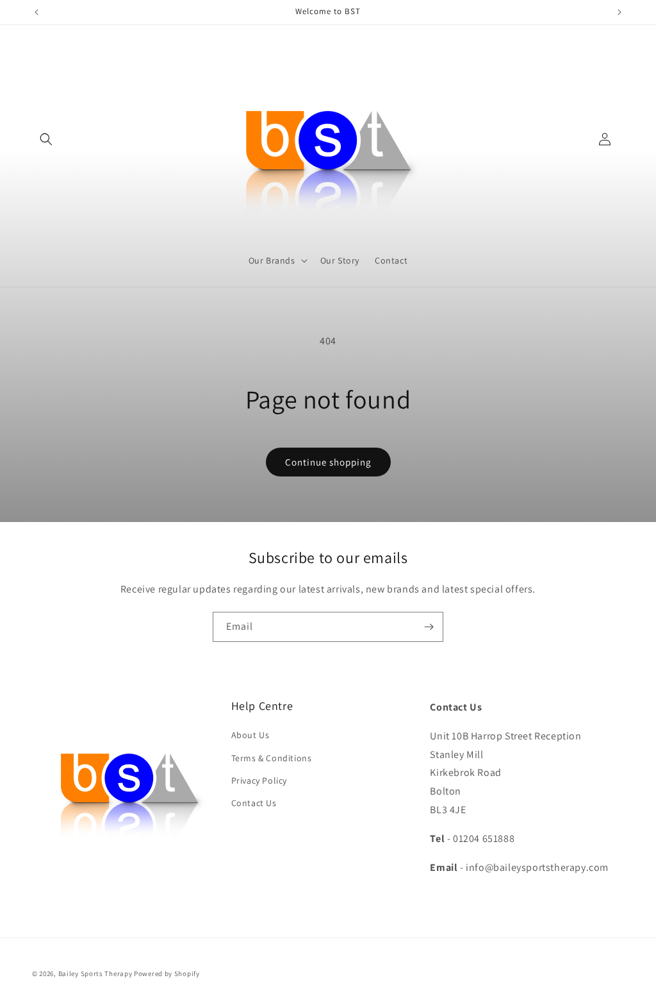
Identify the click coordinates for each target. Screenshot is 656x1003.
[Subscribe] (428, 627)
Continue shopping (328, 462)
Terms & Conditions (271, 758)
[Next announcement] (619, 12)
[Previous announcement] (36, 12)
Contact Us (254, 803)
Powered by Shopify (167, 973)
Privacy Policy (259, 780)
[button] (46, 139)
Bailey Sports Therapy (95, 973)
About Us (250, 735)
